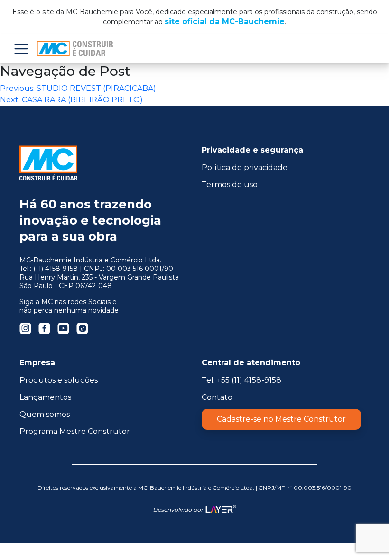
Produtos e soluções (58, 380)
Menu (20, 48)
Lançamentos (45, 397)
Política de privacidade (244, 167)
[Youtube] (63, 328)
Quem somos (44, 414)
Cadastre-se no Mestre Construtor (281, 419)
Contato (217, 397)
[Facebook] (44, 328)
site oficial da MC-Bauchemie (225, 21)
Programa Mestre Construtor (74, 431)
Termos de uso (230, 184)
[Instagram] (25, 328)
